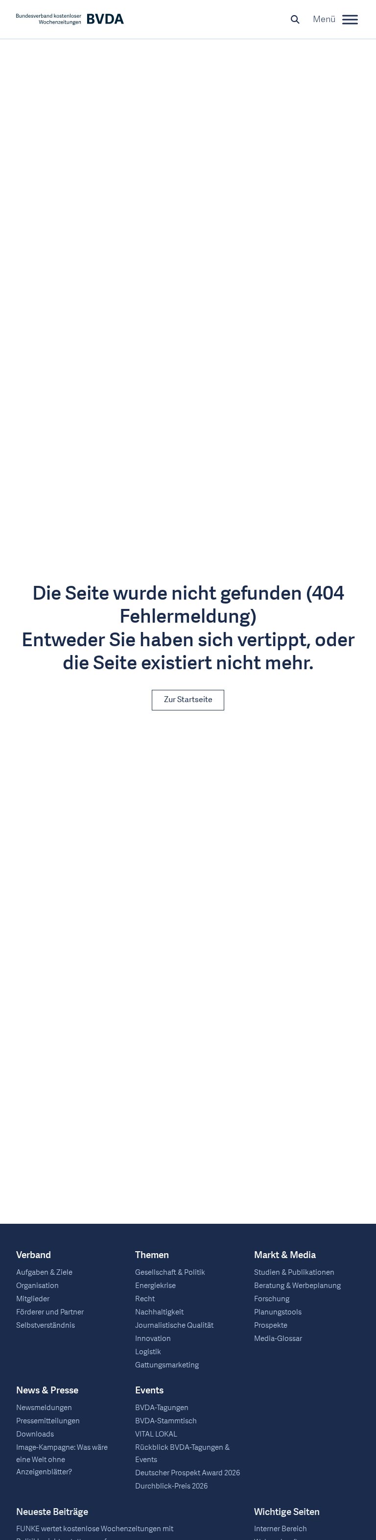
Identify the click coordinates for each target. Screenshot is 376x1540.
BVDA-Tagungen (161, 1408)
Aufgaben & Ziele (44, 1272)
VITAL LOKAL (156, 1434)
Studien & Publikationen (294, 1272)
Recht (145, 1299)
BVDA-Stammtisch (166, 1421)
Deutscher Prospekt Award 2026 (187, 1473)
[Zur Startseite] (70, 19)
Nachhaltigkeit (159, 1312)
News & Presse (47, 1390)
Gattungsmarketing (167, 1365)
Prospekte (270, 1325)
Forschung (271, 1299)
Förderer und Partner (50, 1312)
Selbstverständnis (45, 1325)
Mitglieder (32, 1299)
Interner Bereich (280, 1529)
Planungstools (278, 1312)
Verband (33, 1255)
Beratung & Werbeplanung (297, 1285)
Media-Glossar (278, 1338)
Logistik (148, 1352)
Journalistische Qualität (174, 1325)
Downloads (35, 1434)
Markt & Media (285, 1255)
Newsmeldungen (44, 1408)
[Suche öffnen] (295, 19)
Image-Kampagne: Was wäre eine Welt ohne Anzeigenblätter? (62, 1459)
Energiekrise (155, 1285)
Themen (152, 1255)
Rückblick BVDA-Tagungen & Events (182, 1453)
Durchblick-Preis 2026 (171, 1486)
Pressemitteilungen (48, 1421)
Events (149, 1390)
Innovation (153, 1338)
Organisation (37, 1285)
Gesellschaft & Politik (170, 1272)
